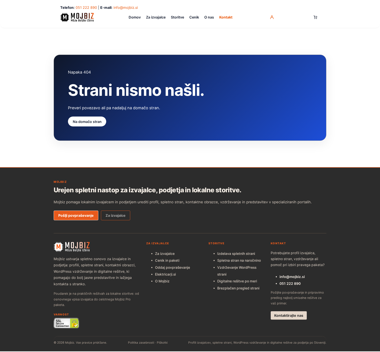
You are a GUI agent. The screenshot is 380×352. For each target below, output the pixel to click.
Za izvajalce (116, 215)
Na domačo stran (87, 121)
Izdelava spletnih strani (236, 254)
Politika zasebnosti (141, 342)
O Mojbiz (162, 281)
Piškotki (162, 342)
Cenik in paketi (167, 260)
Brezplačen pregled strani (238, 288)
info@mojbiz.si (125, 7)
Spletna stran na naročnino (239, 260)
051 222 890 (86, 7)
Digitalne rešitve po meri (237, 281)
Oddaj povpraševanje (172, 267)
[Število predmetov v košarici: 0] (315, 17)
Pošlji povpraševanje (76, 215)
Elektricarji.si (165, 274)
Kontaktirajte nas (288, 315)
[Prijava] (271, 17)
